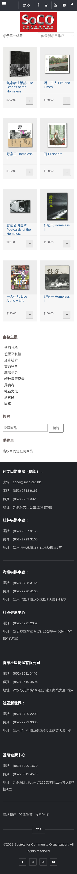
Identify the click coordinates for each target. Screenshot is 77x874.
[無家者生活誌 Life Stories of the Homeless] (20, 64)
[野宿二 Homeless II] (57, 206)
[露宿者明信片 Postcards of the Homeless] (20, 206)
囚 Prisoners (53, 154)
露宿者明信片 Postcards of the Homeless (19, 229)
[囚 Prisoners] (57, 135)
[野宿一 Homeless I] (57, 277)
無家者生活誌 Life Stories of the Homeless (20, 87)
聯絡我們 (9, 815)
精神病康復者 (14, 379)
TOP (38, 829)
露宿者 (9, 385)
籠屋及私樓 (12, 354)
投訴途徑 (42, 815)
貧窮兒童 (11, 366)
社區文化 (11, 391)
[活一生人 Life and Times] (57, 64)
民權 (7, 404)
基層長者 (11, 372)
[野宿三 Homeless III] (20, 135)
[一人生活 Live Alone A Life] (20, 277)
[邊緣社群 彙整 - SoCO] (38, 21)
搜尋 (56, 428)
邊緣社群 (11, 360)
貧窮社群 (11, 348)
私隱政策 (26, 815)
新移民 (9, 397)
